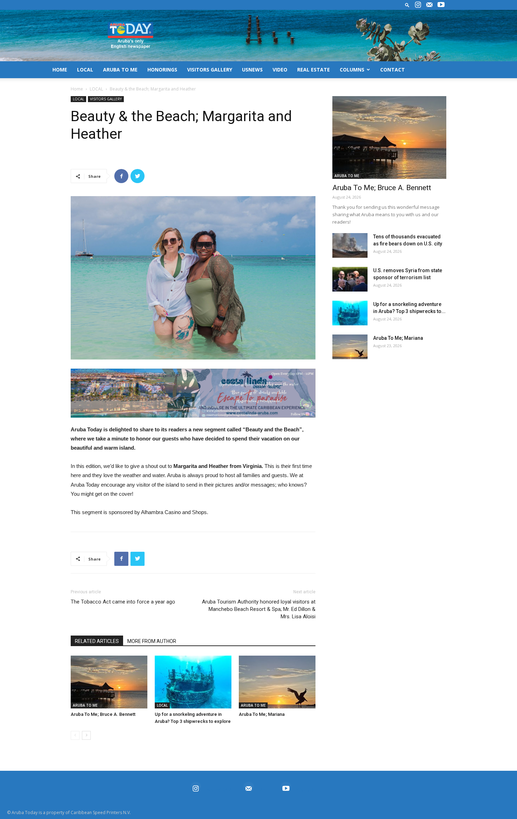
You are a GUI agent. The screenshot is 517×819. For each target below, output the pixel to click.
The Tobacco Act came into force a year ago (123, 602)
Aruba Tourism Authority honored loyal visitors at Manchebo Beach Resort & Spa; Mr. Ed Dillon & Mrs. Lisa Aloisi (258, 609)
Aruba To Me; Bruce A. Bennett (103, 714)
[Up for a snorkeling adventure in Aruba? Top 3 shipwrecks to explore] (193, 682)
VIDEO (280, 69)
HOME (59, 69)
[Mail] (429, 5)
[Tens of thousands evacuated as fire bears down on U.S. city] (350, 245)
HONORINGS (162, 69)
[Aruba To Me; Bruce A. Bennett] (109, 682)
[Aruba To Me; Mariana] (277, 682)
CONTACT (392, 69)
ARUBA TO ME (120, 69)
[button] (407, 4)
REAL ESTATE (313, 69)
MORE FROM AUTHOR (151, 641)
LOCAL (85, 69)
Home (77, 89)
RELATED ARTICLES (97, 641)
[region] (193, 393)
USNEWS (252, 69)
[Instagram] (418, 5)
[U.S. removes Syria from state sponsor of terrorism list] (350, 279)
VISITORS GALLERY (209, 69)
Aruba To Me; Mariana (262, 714)
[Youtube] (441, 5)
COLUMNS (352, 69)
